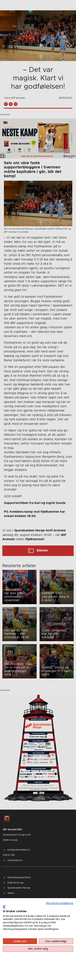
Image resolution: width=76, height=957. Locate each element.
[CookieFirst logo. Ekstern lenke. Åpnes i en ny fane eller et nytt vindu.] (4, 907)
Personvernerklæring (59, 903)
